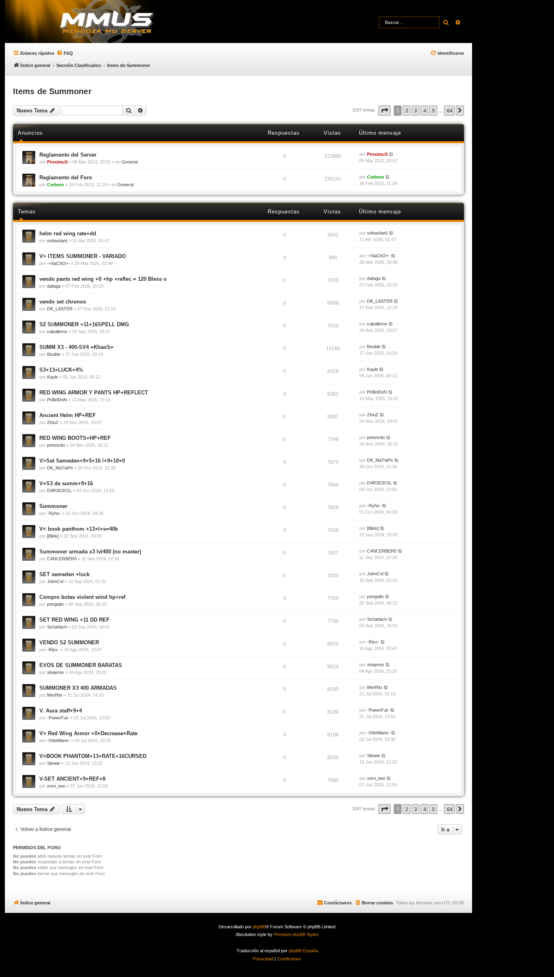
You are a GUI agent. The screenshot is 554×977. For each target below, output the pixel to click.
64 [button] (449, 110)
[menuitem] (64, 53)
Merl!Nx (54, 695)
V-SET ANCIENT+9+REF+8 (72, 779)
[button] (384, 110)
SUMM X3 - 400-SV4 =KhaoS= (76, 347)
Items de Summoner (52, 91)
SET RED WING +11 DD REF (74, 620)
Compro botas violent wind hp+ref (82, 597)
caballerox (57, 331)
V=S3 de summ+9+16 (66, 483)
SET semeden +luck (64, 574)
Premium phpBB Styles (296, 934)
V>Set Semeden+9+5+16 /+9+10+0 (82, 461)
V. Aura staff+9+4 (60, 711)
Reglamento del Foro (65, 177)
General (129, 161)
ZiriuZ (52, 422)
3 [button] (415, 110)
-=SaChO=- (58, 263)
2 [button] (406, 110)
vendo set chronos (62, 302)
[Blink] (53, 536)
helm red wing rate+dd (67, 233)
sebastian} (57, 240)
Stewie (53, 763)
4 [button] (424, 110)
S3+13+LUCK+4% (61, 370)
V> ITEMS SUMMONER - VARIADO (82, 256)
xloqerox (55, 672)
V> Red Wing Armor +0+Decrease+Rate (88, 733)
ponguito (55, 604)
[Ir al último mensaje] (391, 154)
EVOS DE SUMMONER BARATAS (80, 665)
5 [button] (433, 110)
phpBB (259, 926)
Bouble (53, 354)
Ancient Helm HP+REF (67, 415)
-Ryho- (54, 513)
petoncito (56, 445)
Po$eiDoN (57, 399)
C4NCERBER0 (62, 558)
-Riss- (53, 649)
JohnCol (55, 581)
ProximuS (57, 161)
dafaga (53, 286)
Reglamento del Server (68, 155)
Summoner (53, 506)
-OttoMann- (58, 740)
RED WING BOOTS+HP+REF (75, 438)
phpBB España (303, 950)
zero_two (56, 785)
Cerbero (55, 184)
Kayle (52, 376)
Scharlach (57, 626)
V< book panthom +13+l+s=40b (78, 529)
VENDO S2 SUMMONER (69, 642)
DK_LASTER (60, 308)
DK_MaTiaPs (60, 467)
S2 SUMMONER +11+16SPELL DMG (84, 324)
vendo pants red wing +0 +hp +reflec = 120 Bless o (103, 279)
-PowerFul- (58, 717)
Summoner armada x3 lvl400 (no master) (90, 552)
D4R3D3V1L (59, 490)
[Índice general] (122, 22)
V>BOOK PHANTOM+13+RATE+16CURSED (92, 756)
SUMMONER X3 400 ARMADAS (78, 688)
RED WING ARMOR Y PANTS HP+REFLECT (93, 393)
